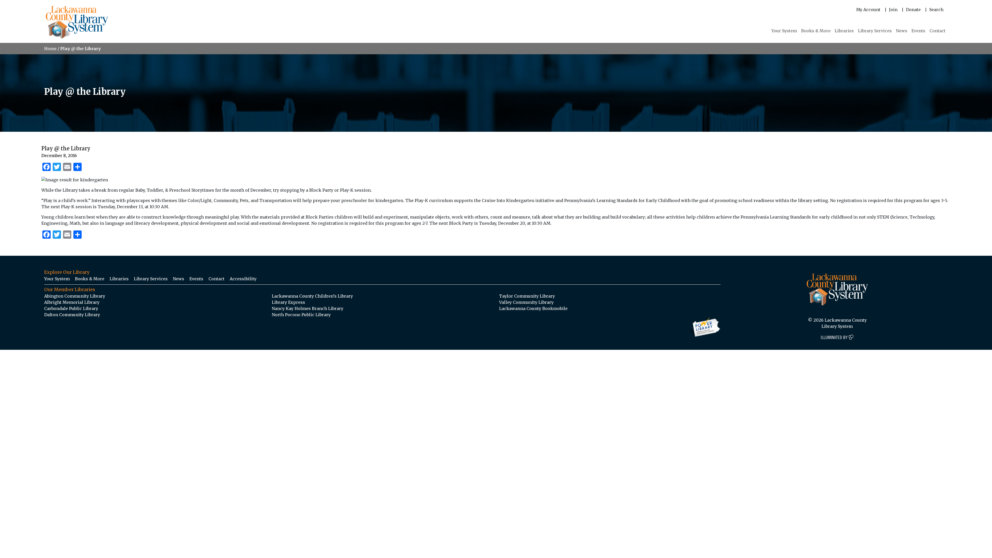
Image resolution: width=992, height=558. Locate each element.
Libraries (844, 30)
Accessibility (243, 278)
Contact (937, 30)
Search (936, 9)
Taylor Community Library (527, 296)
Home (50, 48)
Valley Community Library (526, 302)
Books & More (816, 30)
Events (918, 30)
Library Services (875, 30)
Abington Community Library (74, 296)
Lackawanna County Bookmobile (533, 308)
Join (893, 9)
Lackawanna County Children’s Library (312, 296)
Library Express (288, 302)
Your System (784, 30)
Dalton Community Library (72, 314)
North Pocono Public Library (301, 314)
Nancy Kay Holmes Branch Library (307, 308)
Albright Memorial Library (71, 302)
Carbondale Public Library (71, 308)
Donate (913, 9)
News (901, 30)
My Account (868, 9)
